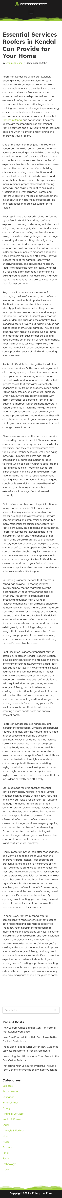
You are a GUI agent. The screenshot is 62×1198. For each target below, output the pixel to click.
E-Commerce (10, 1091)
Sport (5, 1158)
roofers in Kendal (12, 119)
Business (7, 1085)
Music (5, 1141)
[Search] (56, 1010)
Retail (5, 1152)
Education (8, 1097)
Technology (9, 1163)
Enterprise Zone (14, 62)
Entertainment (11, 1102)
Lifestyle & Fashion (13, 1130)
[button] (31, 12)
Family (6, 1108)
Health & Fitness (11, 1119)
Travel (5, 1169)
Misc (5, 1136)
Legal (5, 1124)
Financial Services (12, 1113)
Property (7, 1147)
